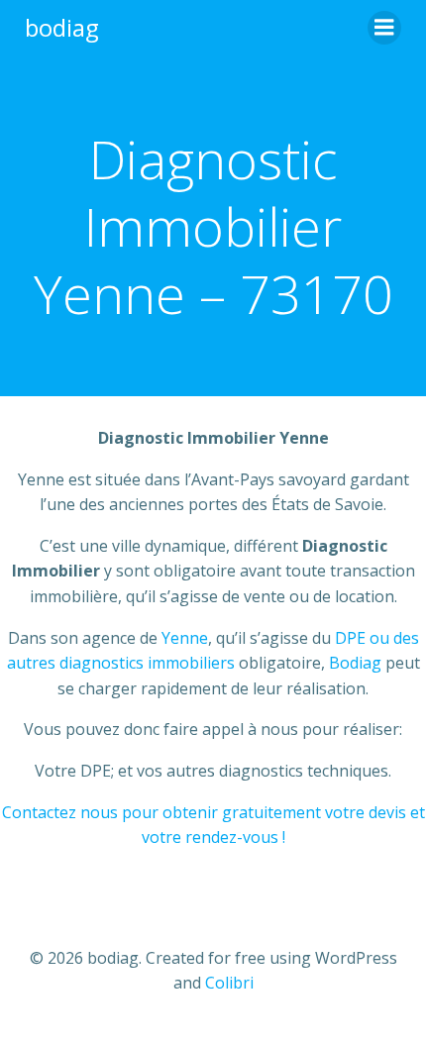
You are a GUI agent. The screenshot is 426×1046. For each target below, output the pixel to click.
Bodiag (355, 663)
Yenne (184, 638)
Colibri (229, 983)
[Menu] (384, 28)
